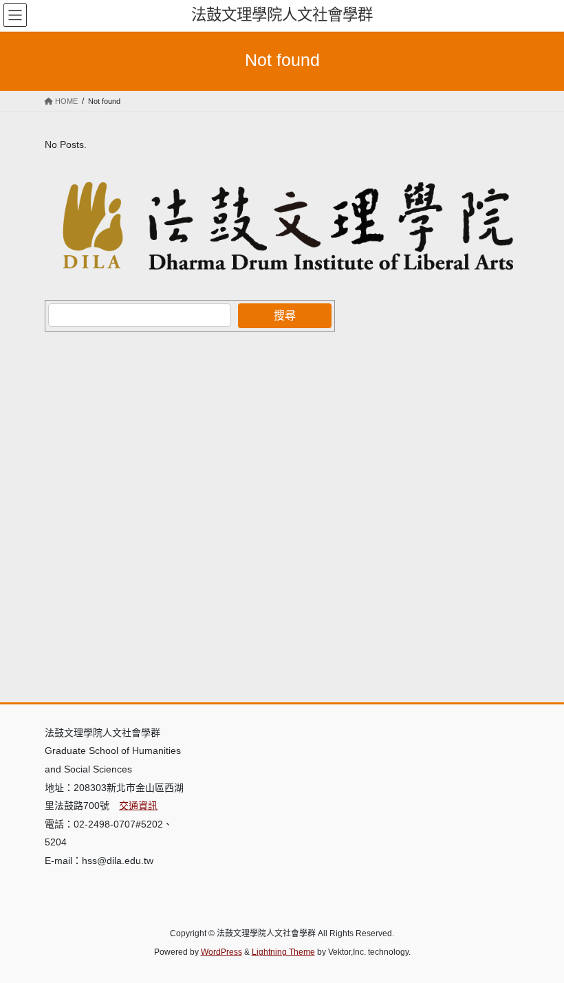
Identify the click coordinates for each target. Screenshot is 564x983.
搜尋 (285, 315)
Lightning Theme (283, 952)
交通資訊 (138, 805)
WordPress (221, 952)
